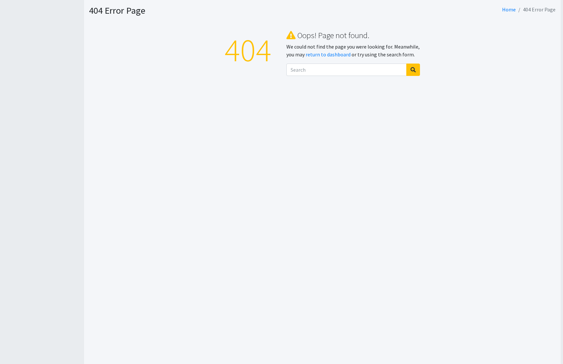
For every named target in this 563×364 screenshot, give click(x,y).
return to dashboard (328, 54)
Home (509, 9)
